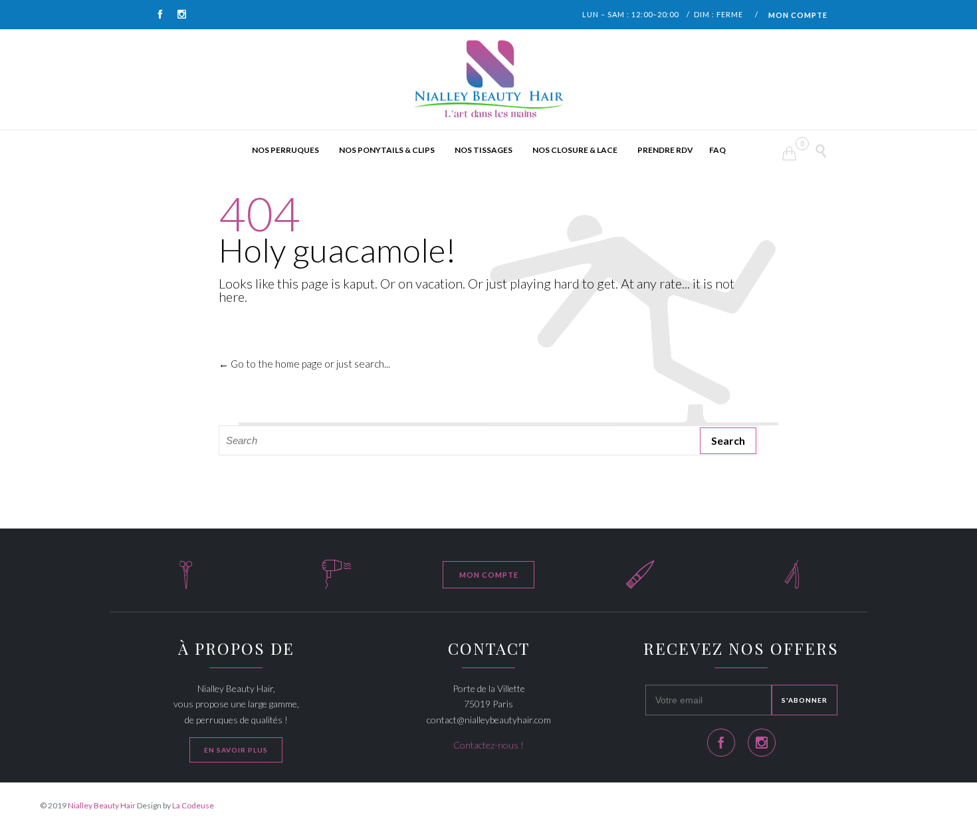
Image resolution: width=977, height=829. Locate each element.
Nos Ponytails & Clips (387, 150)
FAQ (717, 150)
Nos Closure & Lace (574, 150)
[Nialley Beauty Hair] (488, 80)
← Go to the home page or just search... (304, 364)
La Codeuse (193, 805)
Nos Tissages (483, 150)
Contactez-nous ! (488, 745)
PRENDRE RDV (665, 150)
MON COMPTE (797, 15)
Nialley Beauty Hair (102, 805)
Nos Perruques (285, 150)
